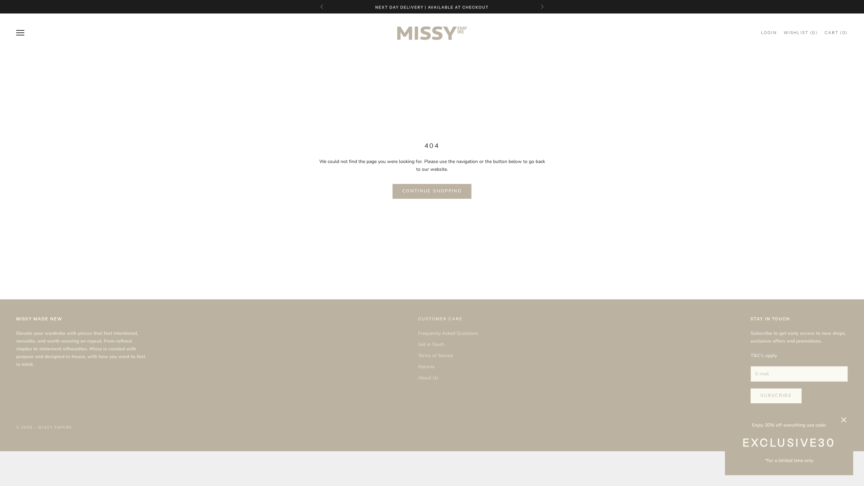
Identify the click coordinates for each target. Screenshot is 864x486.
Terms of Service (435, 355)
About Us (428, 378)
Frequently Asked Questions (448, 333)
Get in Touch (431, 344)
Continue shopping (432, 191)
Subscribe (776, 396)
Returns (426, 366)
